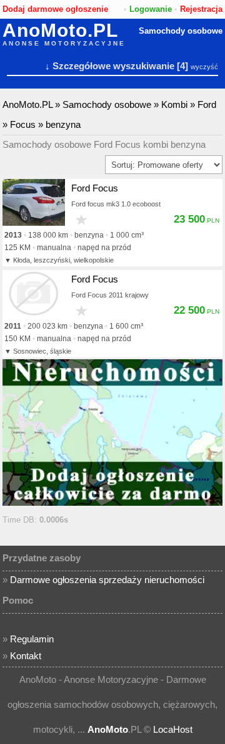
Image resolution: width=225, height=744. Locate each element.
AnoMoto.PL (60, 30)
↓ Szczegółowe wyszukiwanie (109, 65)
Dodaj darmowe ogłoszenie (55, 9)
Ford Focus (94, 188)
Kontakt (25, 655)
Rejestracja (201, 9)
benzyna (63, 124)
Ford (207, 104)
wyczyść (204, 66)
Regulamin (32, 639)
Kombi (174, 104)
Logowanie (150, 9)
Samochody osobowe (180, 31)
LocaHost (172, 729)
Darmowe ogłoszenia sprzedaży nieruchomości (107, 579)
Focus (23, 124)
